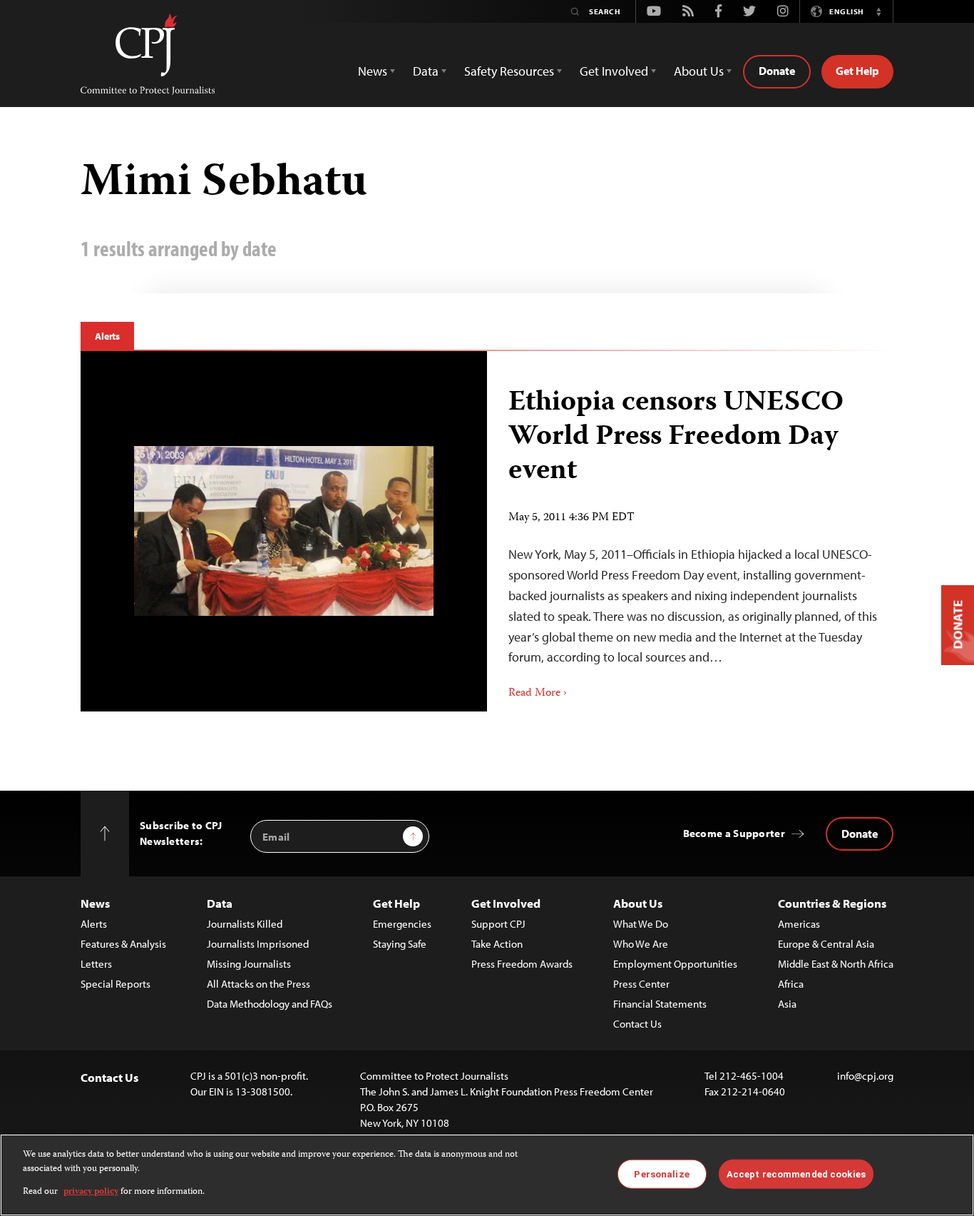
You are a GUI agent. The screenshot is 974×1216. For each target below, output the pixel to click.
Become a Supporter (734, 833)
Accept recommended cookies (796, 1173)
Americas (799, 924)
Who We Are (640, 944)
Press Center (641, 983)
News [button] (372, 71)
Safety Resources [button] (509, 71)
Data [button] (426, 71)
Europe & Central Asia (826, 944)
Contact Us (637, 1023)
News (95, 903)
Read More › (537, 693)
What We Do (640, 924)
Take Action (497, 944)
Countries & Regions (832, 903)
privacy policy (90, 1192)
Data (219, 903)
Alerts (107, 336)
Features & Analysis (123, 944)
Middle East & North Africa (835, 964)
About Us (637, 903)
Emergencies (402, 924)
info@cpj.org (865, 1076)
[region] (487, 1175)
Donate (777, 71)
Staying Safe (399, 944)
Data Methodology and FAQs (269, 1003)
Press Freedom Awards (522, 964)
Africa (791, 983)
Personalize (661, 1173)
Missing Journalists (249, 964)
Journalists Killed (244, 924)
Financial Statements (660, 1003)
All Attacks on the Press (258, 983)
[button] (878, 11)
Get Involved (505, 903)
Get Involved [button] (614, 71)
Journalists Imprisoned (258, 944)
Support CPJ (498, 924)
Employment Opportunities (675, 964)
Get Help (857, 71)
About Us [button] (699, 71)
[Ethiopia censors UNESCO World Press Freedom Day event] (284, 531)
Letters (96, 964)
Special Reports (115, 983)
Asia (787, 1003)
